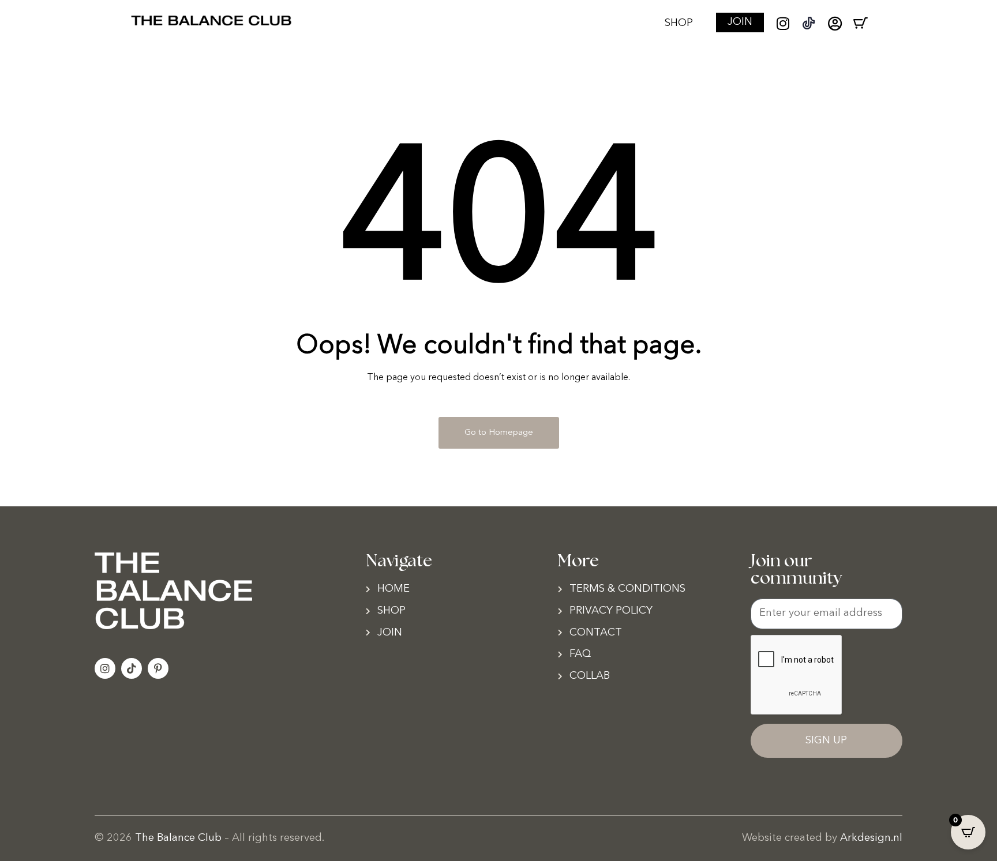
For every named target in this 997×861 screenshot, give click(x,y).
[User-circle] (834, 23)
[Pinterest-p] (158, 668)
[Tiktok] (131, 668)
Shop (679, 23)
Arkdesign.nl (871, 838)
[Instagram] (782, 23)
